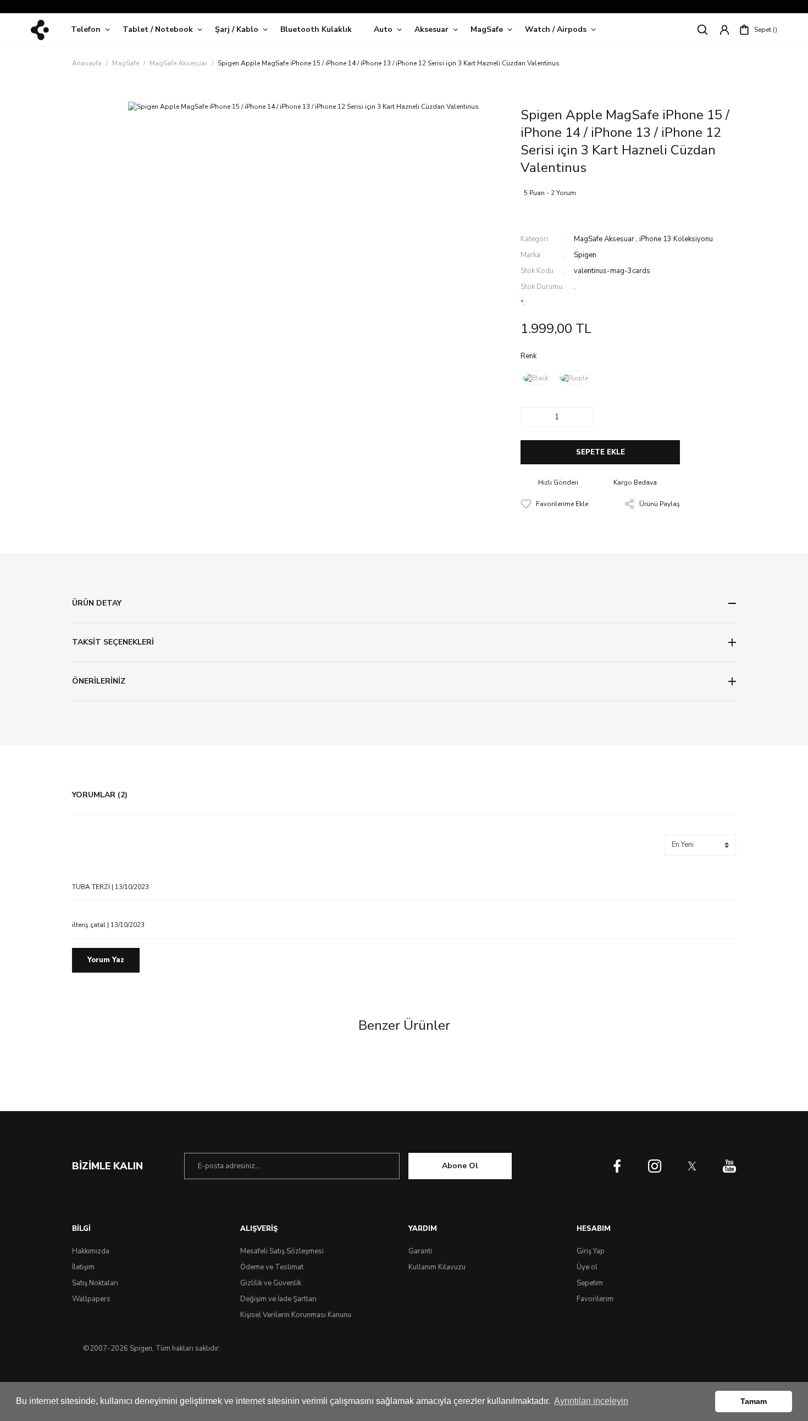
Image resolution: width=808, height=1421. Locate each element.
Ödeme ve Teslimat (271, 1267)
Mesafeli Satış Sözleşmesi (282, 1251)
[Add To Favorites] (554, 503)
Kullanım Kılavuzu (437, 1267)
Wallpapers (91, 1299)
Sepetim (590, 1283)
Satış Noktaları (95, 1283)
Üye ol (587, 1267)
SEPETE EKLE (600, 452)
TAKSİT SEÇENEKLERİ (113, 642)
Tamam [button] (753, 1401)
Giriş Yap (591, 1251)
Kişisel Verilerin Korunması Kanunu (295, 1315)
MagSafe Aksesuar (604, 239)
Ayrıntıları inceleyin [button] (591, 1401)
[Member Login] (724, 29)
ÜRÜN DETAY (96, 603)
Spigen (585, 255)
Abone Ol (460, 1166)
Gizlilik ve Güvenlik (270, 1283)
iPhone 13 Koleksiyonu (676, 239)
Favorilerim (595, 1299)
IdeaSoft (404, 1368)
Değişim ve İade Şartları (278, 1299)
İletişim (83, 1267)
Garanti (420, 1251)
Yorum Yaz (105, 960)
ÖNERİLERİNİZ (98, 681)
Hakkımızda (90, 1251)
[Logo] (40, 30)
